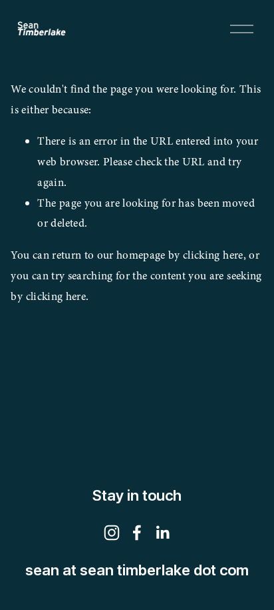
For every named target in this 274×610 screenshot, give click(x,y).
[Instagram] (112, 533)
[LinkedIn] (162, 533)
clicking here (213, 255)
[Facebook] (137, 533)
